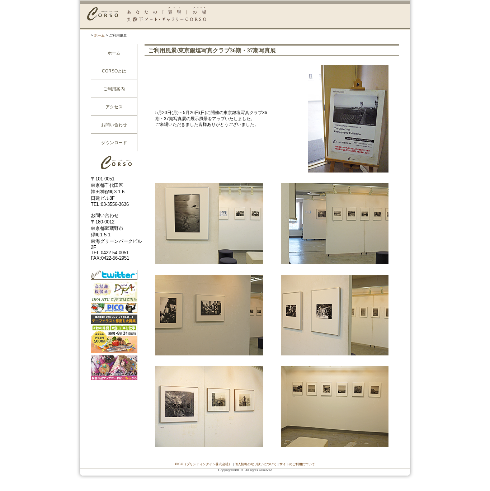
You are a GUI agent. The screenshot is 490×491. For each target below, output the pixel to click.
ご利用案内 (114, 88)
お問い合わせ (114, 124)
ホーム (99, 35)
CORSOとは (114, 71)
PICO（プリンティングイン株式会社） (203, 464)
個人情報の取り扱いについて (256, 464)
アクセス (114, 106)
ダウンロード (114, 142)
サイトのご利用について (297, 464)
